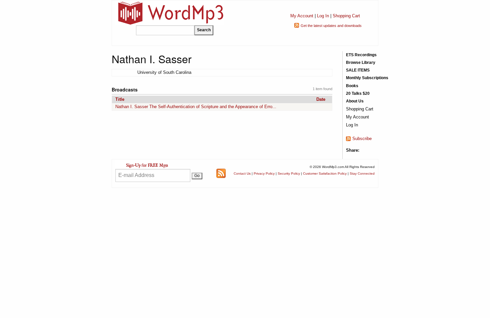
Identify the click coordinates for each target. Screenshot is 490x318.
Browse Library (360, 62)
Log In (323, 15)
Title (119, 99)
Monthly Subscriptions (367, 78)
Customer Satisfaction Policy (325, 173)
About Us (355, 101)
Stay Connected (362, 173)
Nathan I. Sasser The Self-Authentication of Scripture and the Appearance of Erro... (195, 106)
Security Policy (289, 173)
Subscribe (362, 138)
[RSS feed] (221, 173)
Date (320, 99)
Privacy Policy (264, 173)
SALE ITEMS (358, 70)
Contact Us (242, 173)
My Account (301, 15)
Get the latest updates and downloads (331, 26)
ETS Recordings (361, 55)
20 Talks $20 (358, 93)
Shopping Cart (346, 15)
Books (352, 85)
